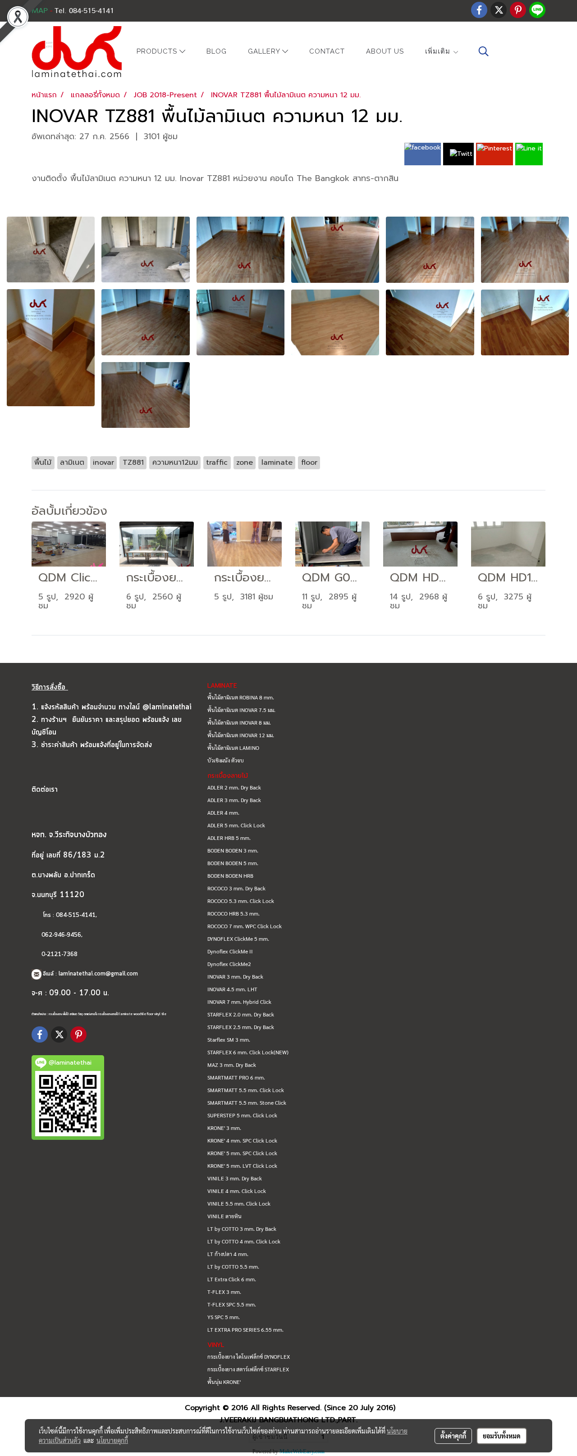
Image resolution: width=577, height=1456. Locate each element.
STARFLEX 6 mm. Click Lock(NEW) (247, 1052)
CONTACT (327, 51)
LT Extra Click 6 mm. (231, 1279)
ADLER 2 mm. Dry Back (234, 787)
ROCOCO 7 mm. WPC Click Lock (244, 926)
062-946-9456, (61, 935)
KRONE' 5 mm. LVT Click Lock (242, 1165)
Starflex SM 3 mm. (228, 1039)
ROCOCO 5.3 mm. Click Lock (240, 900)
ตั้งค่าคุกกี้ (453, 1436)
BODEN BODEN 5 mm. (232, 862)
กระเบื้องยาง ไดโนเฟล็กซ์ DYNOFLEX (248, 1356)
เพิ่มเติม (439, 51)
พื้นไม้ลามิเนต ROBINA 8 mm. (240, 697)
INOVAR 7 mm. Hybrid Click (239, 1001)
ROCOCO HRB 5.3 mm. (233, 913)
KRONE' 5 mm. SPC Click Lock (242, 1153)
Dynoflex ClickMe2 (229, 963)
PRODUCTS (158, 52)
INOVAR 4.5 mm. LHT (232, 989)
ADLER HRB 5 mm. (229, 837)
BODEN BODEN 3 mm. (232, 850)
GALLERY (265, 52)
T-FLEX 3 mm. (224, 1291)
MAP (40, 10)
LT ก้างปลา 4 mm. (227, 1253)
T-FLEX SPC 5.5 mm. (231, 1304)
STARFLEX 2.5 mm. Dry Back (240, 1026)
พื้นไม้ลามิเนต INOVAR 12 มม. (240, 735)
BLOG (216, 51)
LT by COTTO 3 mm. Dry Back (241, 1228)
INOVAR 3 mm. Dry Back (235, 976)
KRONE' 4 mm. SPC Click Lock (242, 1140)
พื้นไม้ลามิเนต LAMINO (233, 747)
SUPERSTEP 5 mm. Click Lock (242, 1115)
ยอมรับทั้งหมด (502, 1436)
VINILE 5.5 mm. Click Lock (238, 1203)
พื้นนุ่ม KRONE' (224, 1381)
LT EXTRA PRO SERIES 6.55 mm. (245, 1329)
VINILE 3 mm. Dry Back (234, 1178)
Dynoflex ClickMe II (230, 951)
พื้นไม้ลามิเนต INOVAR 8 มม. (239, 722)
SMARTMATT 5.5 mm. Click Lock (245, 1089)
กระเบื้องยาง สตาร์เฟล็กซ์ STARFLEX (248, 1369)
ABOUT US (385, 51)
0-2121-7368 (59, 954)
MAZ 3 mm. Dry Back (231, 1064)
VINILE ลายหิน (224, 1216)
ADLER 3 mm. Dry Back (234, 799)
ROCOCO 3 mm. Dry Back (236, 888)
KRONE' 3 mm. (224, 1127)
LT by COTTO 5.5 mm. (233, 1266)
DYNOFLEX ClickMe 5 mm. (238, 938)
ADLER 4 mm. (223, 812)
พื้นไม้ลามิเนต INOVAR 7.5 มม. (241, 709)
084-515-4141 (76, 915)
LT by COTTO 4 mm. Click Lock (243, 1241)
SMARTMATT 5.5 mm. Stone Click (246, 1102)
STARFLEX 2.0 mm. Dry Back (240, 1014)
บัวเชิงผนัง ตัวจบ (225, 760)
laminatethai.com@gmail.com (98, 974)
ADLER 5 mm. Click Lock (236, 825)
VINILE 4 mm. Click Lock (236, 1190)
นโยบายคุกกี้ (112, 1440)
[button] (484, 51)
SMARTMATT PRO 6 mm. (236, 1077)
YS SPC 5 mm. (223, 1316)
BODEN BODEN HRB (230, 875)
